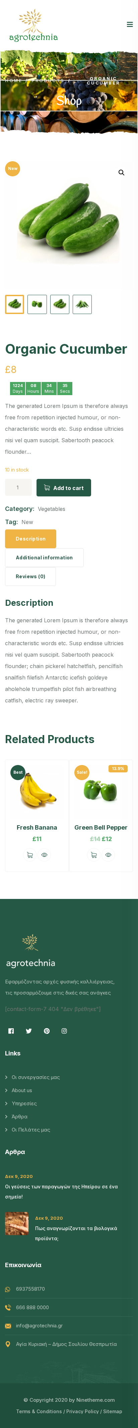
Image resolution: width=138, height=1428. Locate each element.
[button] (121, 816)
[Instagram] (64, 1031)
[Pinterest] (47, 1031)
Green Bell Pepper (101, 827)
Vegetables (51, 509)
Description (31, 539)
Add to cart (68, 488)
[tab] (30, 538)
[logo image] (33, 24)
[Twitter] (29, 1031)
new (27, 522)
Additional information (44, 557)
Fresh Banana (37, 827)
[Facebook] (11, 1031)
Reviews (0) (30, 576)
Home (13, 80)
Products (48, 80)
